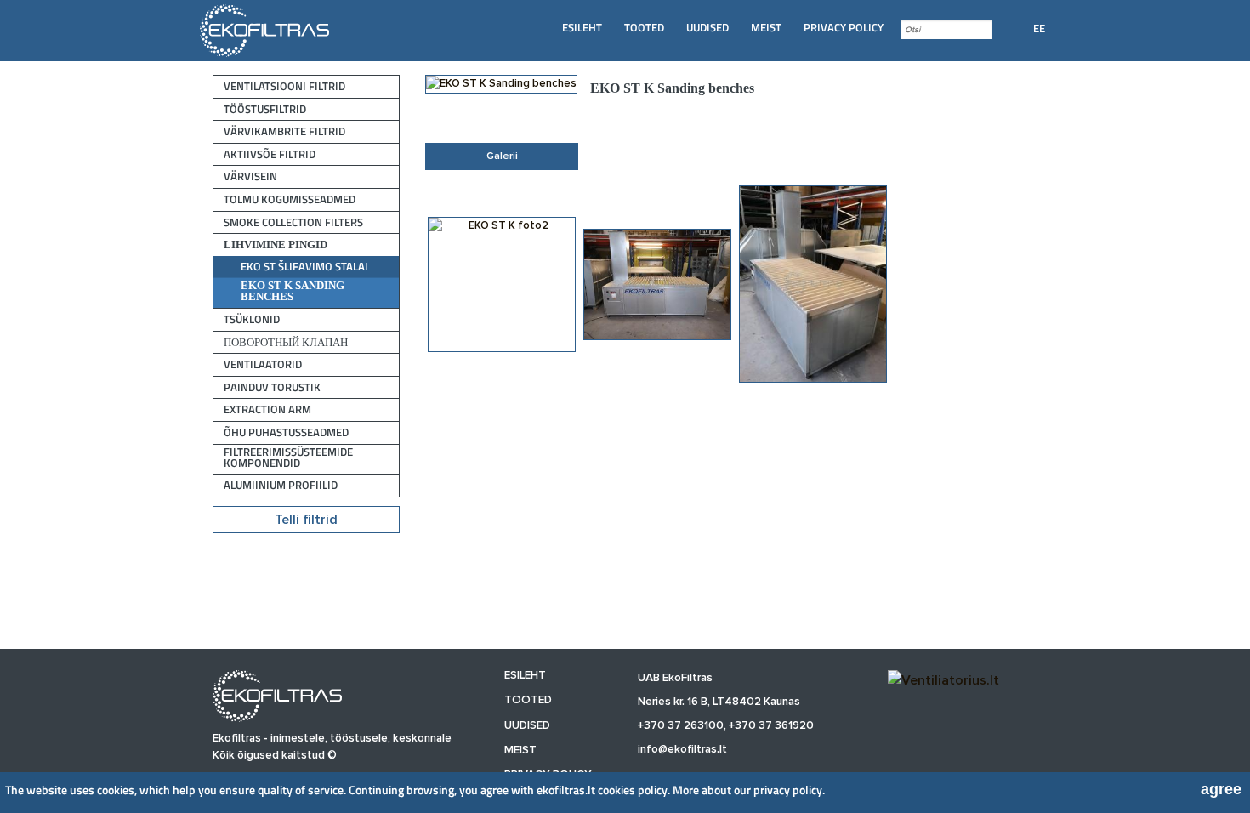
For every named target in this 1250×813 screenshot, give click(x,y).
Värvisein (250, 176)
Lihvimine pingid (275, 244)
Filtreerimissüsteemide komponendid (288, 457)
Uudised (707, 27)
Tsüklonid (252, 319)
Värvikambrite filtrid (284, 131)
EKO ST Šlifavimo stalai (304, 266)
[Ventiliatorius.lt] (943, 680)
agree (1221, 789)
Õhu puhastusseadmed (286, 432)
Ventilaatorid (263, 364)
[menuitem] (582, 27)
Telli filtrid (306, 519)
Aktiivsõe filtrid (269, 154)
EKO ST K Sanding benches (292, 291)
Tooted (644, 27)
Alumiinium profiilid (281, 485)
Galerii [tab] (502, 156)
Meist (766, 27)
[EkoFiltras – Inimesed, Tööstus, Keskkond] (266, 30)
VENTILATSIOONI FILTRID (284, 86)
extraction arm (267, 409)
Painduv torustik (272, 387)
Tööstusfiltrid (265, 109)
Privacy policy (844, 27)
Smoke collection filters (293, 222)
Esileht (582, 27)
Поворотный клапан (286, 342)
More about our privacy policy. (749, 790)
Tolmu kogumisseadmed (289, 199)
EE (1039, 28)
